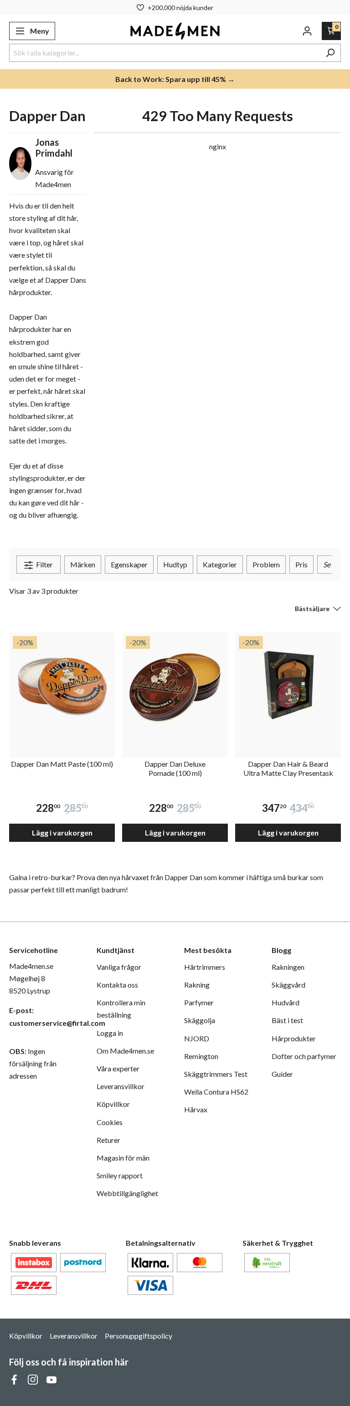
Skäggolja (199, 1020)
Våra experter (118, 1068)
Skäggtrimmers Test (215, 1074)
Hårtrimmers (204, 967)
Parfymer (199, 1002)
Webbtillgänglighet (127, 1193)
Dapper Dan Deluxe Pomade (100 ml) (175, 768)
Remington (201, 1056)
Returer (108, 1140)
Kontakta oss (117, 984)
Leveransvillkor (120, 1086)
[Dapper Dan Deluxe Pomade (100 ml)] (175, 685)
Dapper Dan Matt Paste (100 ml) (62, 763)
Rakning (197, 984)
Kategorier (220, 564)
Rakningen (288, 967)
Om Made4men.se (125, 1050)
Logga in (110, 1033)
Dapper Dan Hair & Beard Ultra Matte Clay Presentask (288, 768)
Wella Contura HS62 (216, 1091)
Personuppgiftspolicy (138, 1335)
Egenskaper (129, 564)
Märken (82, 564)
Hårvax (195, 1109)
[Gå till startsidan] (175, 31)
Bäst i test (287, 1020)
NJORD (196, 1038)
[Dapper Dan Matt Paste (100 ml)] (62, 685)
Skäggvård (288, 984)
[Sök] (330, 53)
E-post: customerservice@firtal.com (43, 1016)
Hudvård (285, 1002)
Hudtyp (175, 564)
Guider (282, 1074)
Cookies (110, 1122)
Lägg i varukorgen (62, 832)
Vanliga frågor (119, 967)
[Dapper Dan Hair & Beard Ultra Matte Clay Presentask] (288, 685)
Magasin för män (123, 1157)
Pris (301, 564)
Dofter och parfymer (304, 1056)
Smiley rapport (120, 1175)
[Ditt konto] (307, 31)
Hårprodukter (294, 1038)
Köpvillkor (113, 1104)
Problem (266, 564)
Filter (44, 564)
